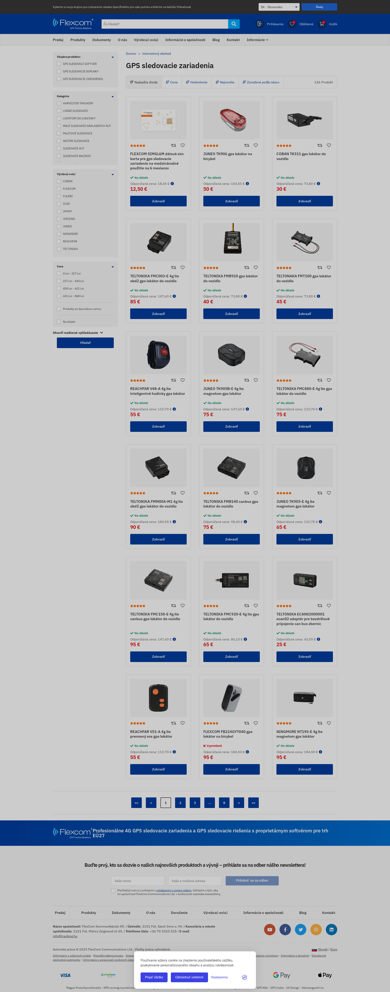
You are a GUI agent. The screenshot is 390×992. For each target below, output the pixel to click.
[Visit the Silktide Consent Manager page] (244, 977)
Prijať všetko (154, 977)
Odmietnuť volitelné (189, 977)
